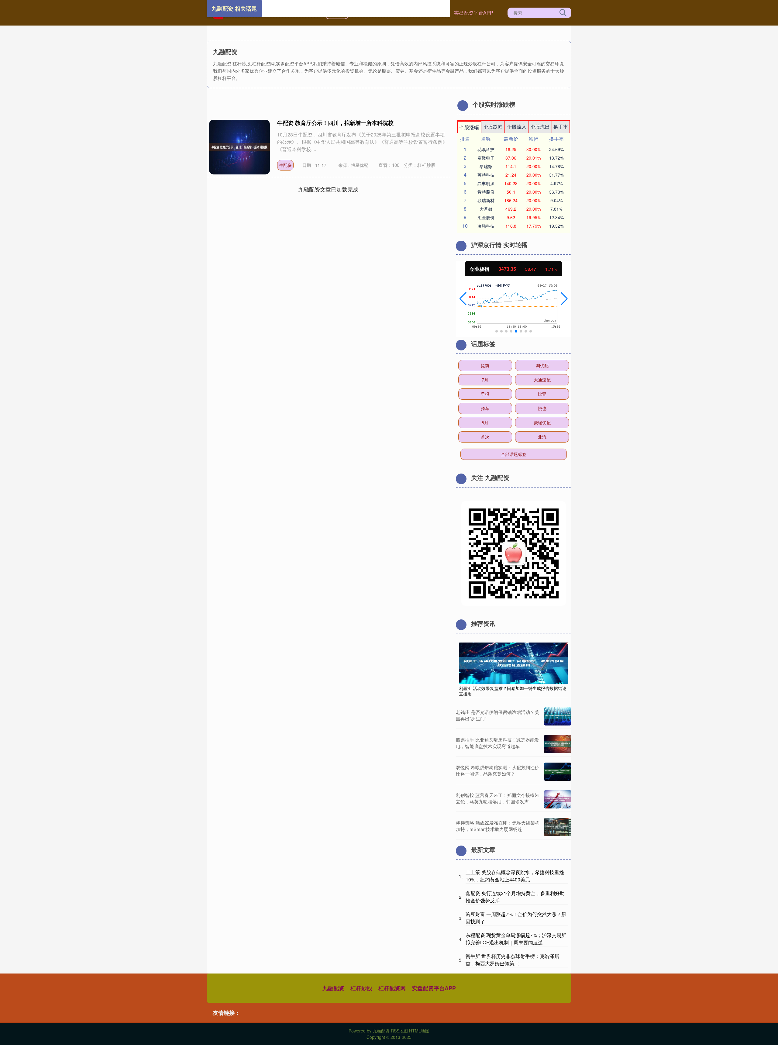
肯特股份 (485, 192)
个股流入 (516, 126)
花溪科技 (485, 149)
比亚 (542, 394)
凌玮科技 (485, 226)
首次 (485, 437)
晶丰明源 (485, 183)
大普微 (486, 209)
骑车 (485, 408)
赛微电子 (485, 158)
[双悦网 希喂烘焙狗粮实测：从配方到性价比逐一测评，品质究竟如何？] (557, 772)
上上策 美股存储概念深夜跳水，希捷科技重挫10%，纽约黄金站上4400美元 (515, 876)
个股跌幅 (493, 126)
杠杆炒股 (361, 988)
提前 (485, 365)
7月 (485, 380)
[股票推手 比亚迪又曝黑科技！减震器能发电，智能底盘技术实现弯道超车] (557, 744)
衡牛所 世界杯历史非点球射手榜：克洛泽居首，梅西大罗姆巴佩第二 (512, 960)
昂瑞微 (486, 166)
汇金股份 (485, 217)
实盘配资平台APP (473, 12)
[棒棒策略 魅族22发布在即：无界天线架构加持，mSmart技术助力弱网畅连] (557, 827)
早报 (485, 394)
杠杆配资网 (392, 988)
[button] (463, 298)
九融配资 (333, 988)
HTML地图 (419, 1031)
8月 (485, 422)
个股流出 (540, 126)
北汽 (542, 437)
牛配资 (285, 165)
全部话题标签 (513, 454)
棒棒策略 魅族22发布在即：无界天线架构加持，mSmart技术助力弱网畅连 (497, 825)
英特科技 (485, 175)
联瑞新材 (485, 200)
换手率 (560, 126)
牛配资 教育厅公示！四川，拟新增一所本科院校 (335, 123)
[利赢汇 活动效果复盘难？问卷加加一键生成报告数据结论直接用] (513, 663)
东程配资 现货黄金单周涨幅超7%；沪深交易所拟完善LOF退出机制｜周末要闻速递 (516, 939)
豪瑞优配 (542, 422)
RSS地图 (399, 1031)
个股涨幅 (469, 127)
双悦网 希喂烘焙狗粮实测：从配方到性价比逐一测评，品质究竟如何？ (497, 770)
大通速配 (542, 380)
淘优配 (542, 365)
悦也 (542, 408)
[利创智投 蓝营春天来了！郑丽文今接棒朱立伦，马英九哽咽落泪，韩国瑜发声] (557, 799)
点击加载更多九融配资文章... (328, 189)
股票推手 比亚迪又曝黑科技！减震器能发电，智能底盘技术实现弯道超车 (497, 742)
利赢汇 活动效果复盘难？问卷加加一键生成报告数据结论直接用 (512, 691)
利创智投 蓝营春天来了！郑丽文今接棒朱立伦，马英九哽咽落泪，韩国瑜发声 (497, 798)
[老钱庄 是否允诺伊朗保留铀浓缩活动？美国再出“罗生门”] (557, 716)
